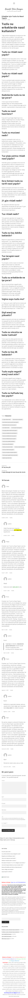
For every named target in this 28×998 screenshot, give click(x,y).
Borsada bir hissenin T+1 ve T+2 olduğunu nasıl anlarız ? (13, 862)
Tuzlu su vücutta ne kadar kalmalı (10, 452)
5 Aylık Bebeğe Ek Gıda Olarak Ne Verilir (13, 472)
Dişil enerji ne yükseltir (17, 419)
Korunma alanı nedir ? (6, 851)
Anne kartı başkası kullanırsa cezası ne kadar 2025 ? (12, 865)
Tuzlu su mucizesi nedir (7, 447)
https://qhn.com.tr (5, 840)
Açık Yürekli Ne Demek (6, 934)
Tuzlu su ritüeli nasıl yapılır (8, 449)
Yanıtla (11, 517)
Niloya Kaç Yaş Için (5, 938)
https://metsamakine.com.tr (16, 838)
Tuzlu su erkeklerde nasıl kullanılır (10, 433)
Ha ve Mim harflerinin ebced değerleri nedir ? (11, 854)
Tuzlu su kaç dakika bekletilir (9, 441)
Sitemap (12, 840)
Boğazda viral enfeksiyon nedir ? (8, 856)
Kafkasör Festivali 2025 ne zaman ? (9, 860)
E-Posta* (3, 803)
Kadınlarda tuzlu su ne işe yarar (9, 425)
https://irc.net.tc (4, 838)
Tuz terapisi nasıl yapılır (17, 427)
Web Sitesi (4, 810)
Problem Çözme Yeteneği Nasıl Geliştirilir (10, 929)
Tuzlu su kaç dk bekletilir (8, 444)
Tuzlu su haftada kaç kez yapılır (9, 438)
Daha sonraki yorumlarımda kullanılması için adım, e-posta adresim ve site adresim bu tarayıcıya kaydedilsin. (13, 819)
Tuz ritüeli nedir (6, 427)
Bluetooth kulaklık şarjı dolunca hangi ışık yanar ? (12, 867)
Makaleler (8, 416)
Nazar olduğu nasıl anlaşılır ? (8, 869)
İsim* (3, 797)
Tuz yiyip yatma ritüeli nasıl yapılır (10, 430)
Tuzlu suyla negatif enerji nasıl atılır (10, 455)
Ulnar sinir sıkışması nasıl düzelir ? (9, 858)
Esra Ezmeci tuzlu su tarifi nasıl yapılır (10, 422)
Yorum (3, 780)
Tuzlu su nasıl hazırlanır (20, 447)
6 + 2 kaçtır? (4, 823)
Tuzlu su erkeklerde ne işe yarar (9, 436)
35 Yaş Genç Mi (6, 467)
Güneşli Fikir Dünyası (14, 9)
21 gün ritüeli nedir (7, 419)
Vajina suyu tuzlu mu (7, 458)
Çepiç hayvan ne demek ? (7, 871)
